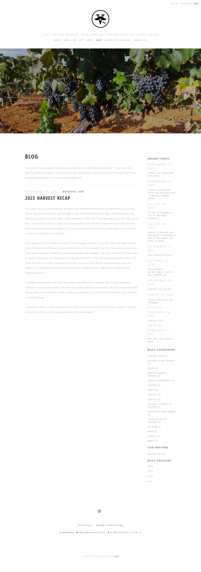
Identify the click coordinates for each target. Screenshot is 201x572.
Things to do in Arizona (157, 420)
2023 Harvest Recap (47, 198)
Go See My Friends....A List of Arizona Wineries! (160, 215)
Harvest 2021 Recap (159, 289)
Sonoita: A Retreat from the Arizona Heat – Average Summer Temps (162, 194)
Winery (154, 436)
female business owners (157, 374)
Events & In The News (118, 40)
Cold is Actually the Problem (160, 301)
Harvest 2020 (155, 321)
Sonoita (154, 399)
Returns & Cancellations (109, 525)
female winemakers (161, 381)
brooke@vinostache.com (91, 532)
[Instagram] (99, 511)
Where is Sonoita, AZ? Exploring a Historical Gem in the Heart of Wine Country (162, 237)
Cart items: (189, 3)
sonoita (154, 395)
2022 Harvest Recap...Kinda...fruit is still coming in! (161, 272)
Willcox (154, 427)
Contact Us (140, 40)
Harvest (154, 385)
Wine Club (70, 40)
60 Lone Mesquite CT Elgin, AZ (125, 532)
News (153, 390)
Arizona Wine (158, 356)
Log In (174, 3)
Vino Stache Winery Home (100, 18)
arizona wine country (161, 362)
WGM (117, 556)
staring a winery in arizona (160, 405)
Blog (99, 40)
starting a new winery (162, 413)
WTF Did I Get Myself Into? (160, 340)
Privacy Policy (85, 525)
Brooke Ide (73, 191)
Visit (81, 40)
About (90, 40)
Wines (57, 40)
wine (152, 432)
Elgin (152, 368)
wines (153, 441)
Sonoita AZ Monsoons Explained (161, 174)
